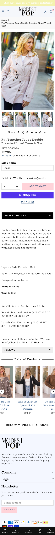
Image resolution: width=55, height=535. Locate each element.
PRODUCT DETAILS (15, 215)
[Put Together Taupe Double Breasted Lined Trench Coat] (7, 119)
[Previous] (5, 119)
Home (4, 20)
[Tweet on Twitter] (23, 132)
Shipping (6, 155)
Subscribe (9, 510)
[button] (51, 11)
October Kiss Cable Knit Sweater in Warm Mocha (14, 405)
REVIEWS (10, 350)
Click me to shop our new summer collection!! (28, 3)
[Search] (8, 11)
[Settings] (45, 11)
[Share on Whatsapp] (40, 132)
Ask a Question (37, 178)
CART (40, 532)
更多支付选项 (27, 202)
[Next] (50, 119)
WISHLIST (29, 532)
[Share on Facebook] (18, 132)
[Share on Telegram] (36, 132)
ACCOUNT (16, 532)
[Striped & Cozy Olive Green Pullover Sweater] (41, 382)
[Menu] (2, 11)
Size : (8, 162)
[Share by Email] (45, 132)
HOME (5, 532)
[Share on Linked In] (32, 132)
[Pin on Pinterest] (27, 132)
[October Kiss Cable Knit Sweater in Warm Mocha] (14, 382)
